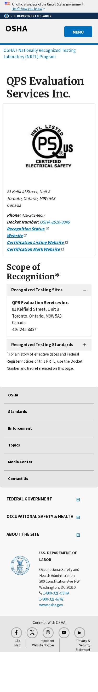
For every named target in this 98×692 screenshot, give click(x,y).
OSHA (16, 28)
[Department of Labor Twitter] (32, 632)
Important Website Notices (43, 643)
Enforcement (20, 428)
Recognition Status (26, 229)
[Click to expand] (49, 6)
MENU (78, 32)
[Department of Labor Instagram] (48, 632)
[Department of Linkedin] (79, 632)
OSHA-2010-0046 (55, 222)
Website (15, 235)
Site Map (17, 643)
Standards (17, 411)
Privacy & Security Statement (83, 645)
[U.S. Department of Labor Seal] (20, 565)
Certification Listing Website (36, 242)
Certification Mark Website (34, 249)
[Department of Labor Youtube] (64, 632)
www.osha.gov (51, 604)
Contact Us (18, 478)
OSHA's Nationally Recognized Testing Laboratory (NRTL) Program (40, 53)
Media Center (20, 461)
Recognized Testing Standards (42, 344)
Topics (14, 445)
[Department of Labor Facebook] (16, 632)
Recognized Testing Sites (36, 290)
